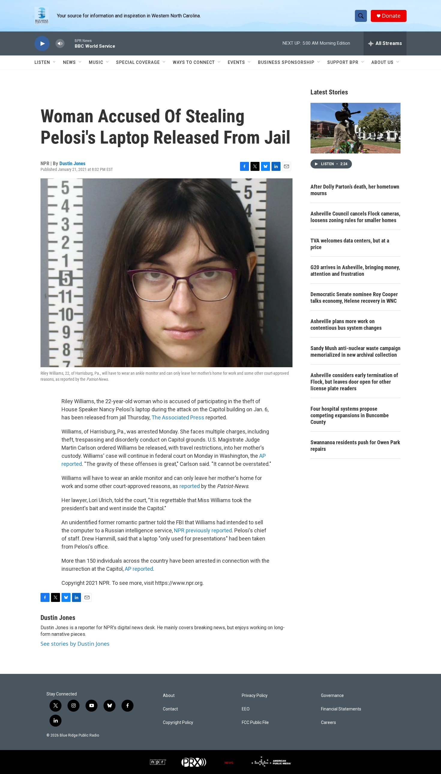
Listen (42, 62)
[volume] (60, 43)
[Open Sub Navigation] (54, 62)
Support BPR (342, 62)
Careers (328, 722)
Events (236, 62)
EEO (246, 709)
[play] (42, 43)
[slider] (69, 43)
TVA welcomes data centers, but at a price (349, 243)
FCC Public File (255, 722)
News (69, 62)
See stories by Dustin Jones (75, 643)
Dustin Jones (72, 163)
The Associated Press (178, 417)
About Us (382, 62)
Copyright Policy (178, 722)
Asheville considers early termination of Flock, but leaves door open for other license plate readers (354, 381)
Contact (170, 709)
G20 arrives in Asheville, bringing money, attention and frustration (355, 270)
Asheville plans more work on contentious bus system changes (346, 324)
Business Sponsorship (286, 62)
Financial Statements (341, 709)
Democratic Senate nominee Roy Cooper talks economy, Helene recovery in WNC (354, 297)
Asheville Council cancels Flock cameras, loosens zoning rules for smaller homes (355, 216)
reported (190, 486)
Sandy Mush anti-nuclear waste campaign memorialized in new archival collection (355, 351)
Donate (391, 16)
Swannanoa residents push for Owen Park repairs (355, 445)
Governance (332, 695)
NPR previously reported (203, 530)
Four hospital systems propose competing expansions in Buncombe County (349, 415)
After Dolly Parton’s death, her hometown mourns (354, 189)
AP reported (139, 569)
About (169, 695)
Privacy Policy (255, 695)
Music (96, 62)
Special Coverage (138, 62)
